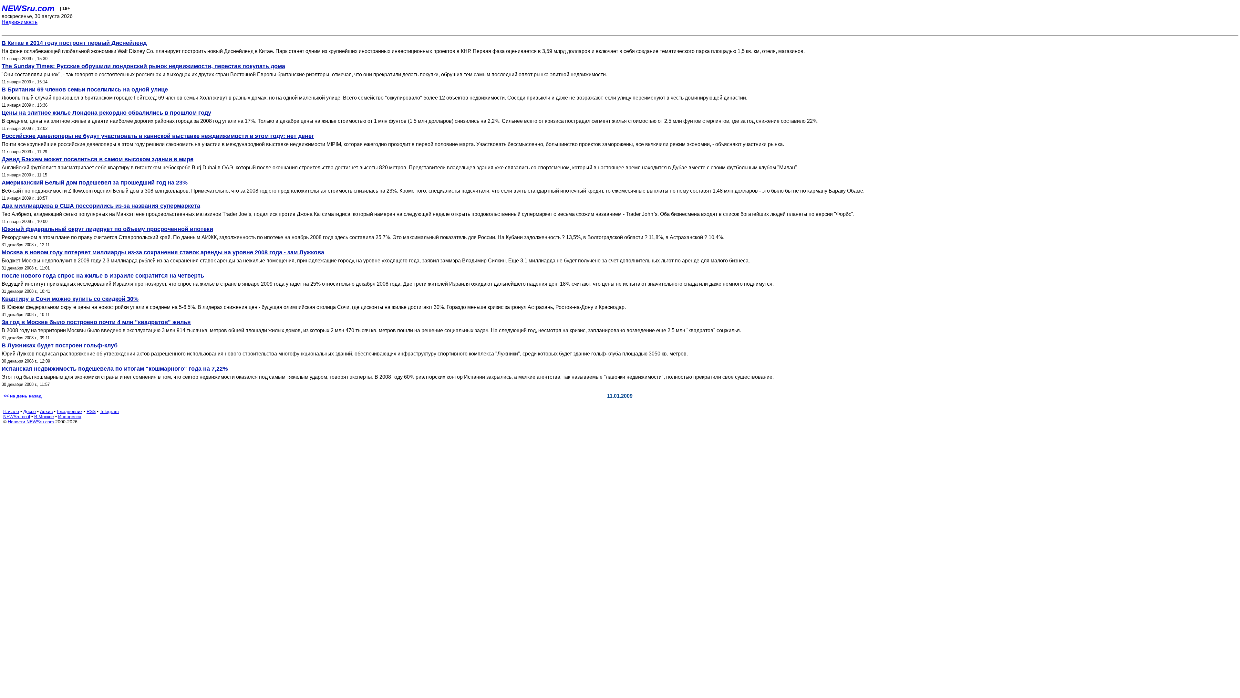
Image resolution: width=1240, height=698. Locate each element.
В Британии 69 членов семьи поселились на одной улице (85, 89)
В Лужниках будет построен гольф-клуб (60, 345)
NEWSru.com (28, 8)
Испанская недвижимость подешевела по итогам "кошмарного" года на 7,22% (115, 368)
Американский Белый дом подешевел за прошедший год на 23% (95, 182)
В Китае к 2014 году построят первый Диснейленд (74, 43)
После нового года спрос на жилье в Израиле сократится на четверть (103, 275)
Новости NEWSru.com (31, 421)
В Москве (44, 416)
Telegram (109, 411)
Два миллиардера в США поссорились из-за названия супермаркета (101, 206)
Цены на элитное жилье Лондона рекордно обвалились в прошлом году (106, 113)
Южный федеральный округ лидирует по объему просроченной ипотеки (107, 229)
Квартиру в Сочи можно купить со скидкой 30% (70, 299)
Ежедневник (69, 411)
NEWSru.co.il (16, 416)
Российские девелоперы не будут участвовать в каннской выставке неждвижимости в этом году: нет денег (158, 136)
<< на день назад (23, 395)
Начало (11, 411)
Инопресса (69, 416)
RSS (91, 411)
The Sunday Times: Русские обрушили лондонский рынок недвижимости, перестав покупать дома (143, 66)
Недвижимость (19, 22)
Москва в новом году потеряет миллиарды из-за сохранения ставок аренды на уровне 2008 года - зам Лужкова (163, 252)
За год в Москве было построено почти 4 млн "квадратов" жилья (96, 322)
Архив (46, 411)
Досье (29, 411)
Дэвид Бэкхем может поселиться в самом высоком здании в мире (97, 159)
